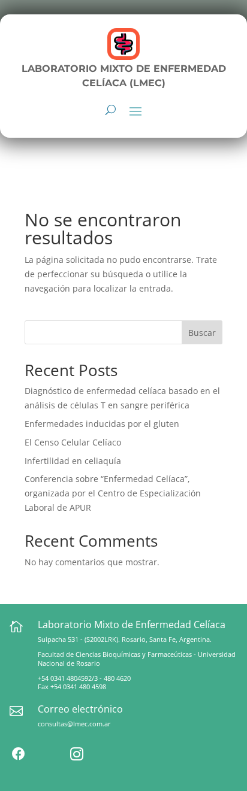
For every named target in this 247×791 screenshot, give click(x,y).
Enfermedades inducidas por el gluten (102, 423)
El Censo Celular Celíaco (73, 442)
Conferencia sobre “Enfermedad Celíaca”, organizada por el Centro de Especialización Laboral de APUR (113, 493)
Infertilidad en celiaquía (73, 460)
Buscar (202, 332)
